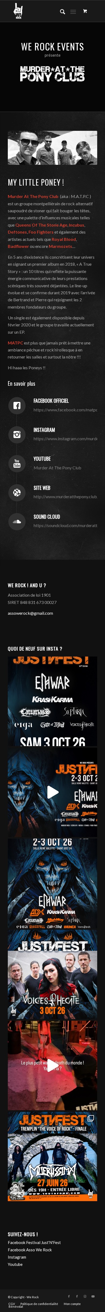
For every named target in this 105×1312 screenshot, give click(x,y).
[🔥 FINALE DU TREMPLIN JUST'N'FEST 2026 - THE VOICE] (52, 1156)
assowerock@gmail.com (30, 613)
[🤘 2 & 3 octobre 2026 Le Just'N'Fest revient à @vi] (52, 792)
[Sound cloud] (17, 521)
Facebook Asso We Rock (30, 1249)
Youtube (42, 458)
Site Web (42, 487)
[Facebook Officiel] (17, 405)
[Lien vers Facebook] (69, 1296)
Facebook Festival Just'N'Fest (34, 1242)
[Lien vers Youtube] (93, 1296)
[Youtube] (17, 463)
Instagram (44, 429)
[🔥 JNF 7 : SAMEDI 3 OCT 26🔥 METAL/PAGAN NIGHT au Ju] (52, 701)
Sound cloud (47, 516)
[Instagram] (17, 434)
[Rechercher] (60, 11)
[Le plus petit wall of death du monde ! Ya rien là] (52, 1065)
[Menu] (73, 11)
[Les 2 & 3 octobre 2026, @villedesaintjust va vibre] (52, 883)
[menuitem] (60, 11)
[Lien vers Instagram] (85, 1296)
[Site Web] (17, 492)
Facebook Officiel (51, 400)
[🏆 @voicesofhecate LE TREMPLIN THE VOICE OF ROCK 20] (52, 974)
